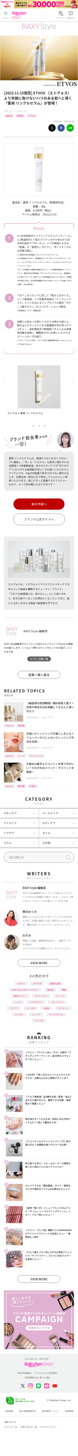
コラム (8, 843)
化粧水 (32, 786)
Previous (4, 381)
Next (74, 381)
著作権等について (50, 1411)
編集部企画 (55, 983)
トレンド (60, 995)
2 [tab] (39, 425)
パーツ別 (31, 1008)
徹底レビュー (20, 995)
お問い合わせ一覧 (28, 1427)
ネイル (46, 833)
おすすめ (37, 983)
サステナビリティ (48, 1427)
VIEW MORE (39, 963)
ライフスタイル (56, 1014)
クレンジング (36, 755)
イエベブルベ (57, 1002)
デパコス (19, 1014)
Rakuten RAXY (20, 15)
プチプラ (14, 1008)
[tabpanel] (39, 394)
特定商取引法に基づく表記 (37, 1377)
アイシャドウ (41, 995)
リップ (21, 755)
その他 (46, 843)
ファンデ (36, 1014)
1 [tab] (33, 425)
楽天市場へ (39, 504)
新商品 (20, 115)
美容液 (8, 115)
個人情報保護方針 (27, 1411)
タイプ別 (39, 1020)
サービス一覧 (11, 1427)
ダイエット (63, 1008)
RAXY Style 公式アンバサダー (25, 989)
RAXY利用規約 (24, 1373)
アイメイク (10, 823)
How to (9, 725)
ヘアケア (9, 833)
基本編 (21, 786)
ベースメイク (50, 813)
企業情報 (9, 1411)
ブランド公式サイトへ (39, 519)
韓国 (64, 989)
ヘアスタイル (36, 1002)
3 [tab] (45, 425)
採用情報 (69, 1411)
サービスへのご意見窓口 (45, 1373)
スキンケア (22, 111)
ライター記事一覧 (39, 658)
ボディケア (48, 823)
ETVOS (31, 115)
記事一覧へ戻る (39, 674)
